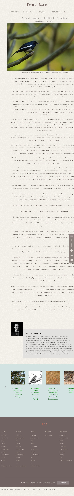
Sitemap (18, 489)
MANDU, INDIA (55, 12)
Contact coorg (6, 466)
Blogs (3, 457)
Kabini (18, 431)
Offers (3, 452)
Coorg (3, 431)
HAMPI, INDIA (41, 12)
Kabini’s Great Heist (53, 390)
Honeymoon (5, 455)
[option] (18, 385)
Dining (3, 443)
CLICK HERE (63, 482)
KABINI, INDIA (28, 12)
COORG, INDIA (14, 12)
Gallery (3, 435)
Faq (2, 463)
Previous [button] (5, 387)
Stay (2, 441)
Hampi (33, 431)
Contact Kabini (21, 466)
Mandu (48, 431)
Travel (3, 460)
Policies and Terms (7, 489)
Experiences (5, 449)
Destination (5, 438)
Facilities (4, 446)
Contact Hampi (35, 466)
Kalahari (63, 431)
